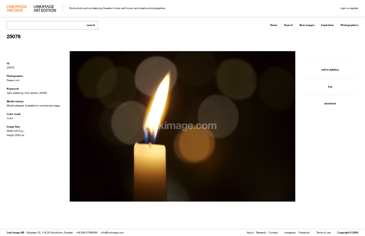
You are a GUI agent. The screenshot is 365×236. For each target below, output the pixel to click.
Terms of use (323, 232)
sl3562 (43, 92)
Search (288, 25)
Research (261, 232)
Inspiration (327, 25)
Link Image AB (15, 232)
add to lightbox (330, 69)
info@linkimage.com (112, 232)
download (330, 103)
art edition (45, 9)
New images (307, 25)
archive (17, 9)
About (250, 232)
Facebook (304, 232)
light (9, 92)
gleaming (18, 92)
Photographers (349, 25)
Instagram (290, 232)
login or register (349, 8)
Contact (273, 232)
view (28, 220)
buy (330, 86)
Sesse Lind (13, 80)
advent (34, 92)
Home (273, 25)
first (27, 92)
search (91, 25)
